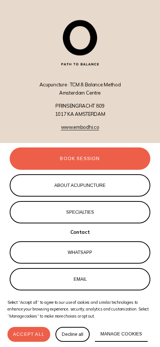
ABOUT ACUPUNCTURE (80, 185)
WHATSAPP (80, 252)
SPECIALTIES (80, 212)
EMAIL (80, 279)
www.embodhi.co (80, 127)
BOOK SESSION (80, 158)
